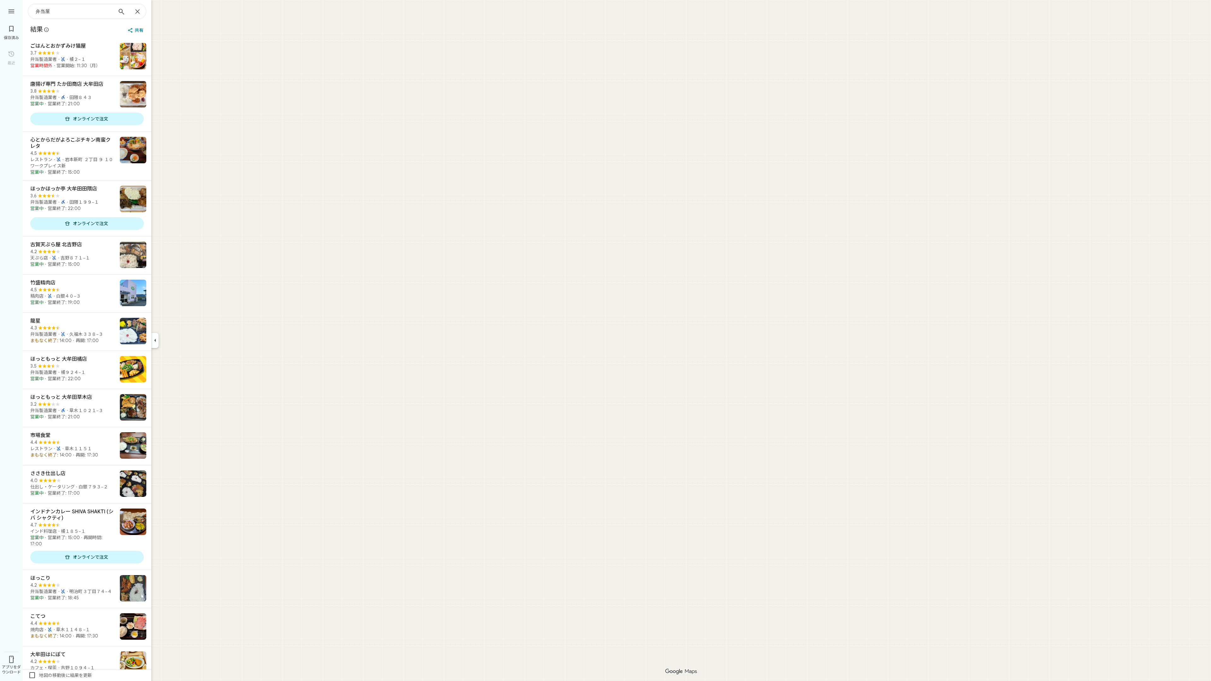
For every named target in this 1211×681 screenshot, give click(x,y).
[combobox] (74, 11)
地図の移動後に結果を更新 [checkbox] (60, 675)
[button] (156, 10)
